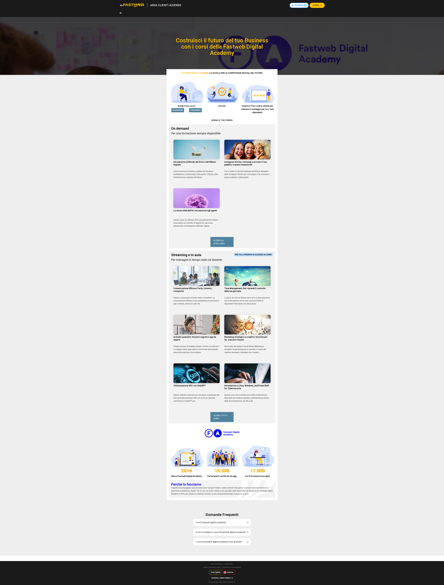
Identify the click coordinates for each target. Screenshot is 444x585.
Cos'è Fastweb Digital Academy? (211, 522)
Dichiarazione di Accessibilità (231, 567)
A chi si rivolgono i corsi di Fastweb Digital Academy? (221, 532)
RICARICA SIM (301, 5)
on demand (177, 110)
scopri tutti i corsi (220, 417)
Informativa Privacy (217, 564)
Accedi (316, 5)
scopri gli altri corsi (219, 242)
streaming (195, 110)
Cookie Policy (228, 564)
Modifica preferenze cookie (212, 567)
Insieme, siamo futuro (221, 578)
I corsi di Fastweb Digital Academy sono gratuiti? (219, 542)
